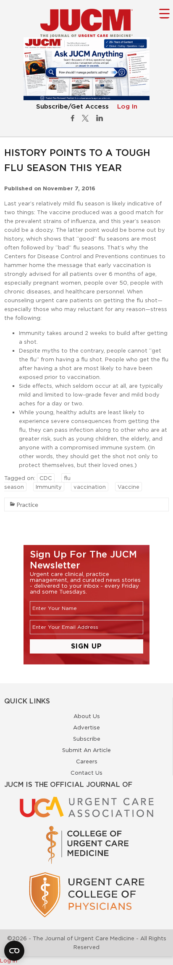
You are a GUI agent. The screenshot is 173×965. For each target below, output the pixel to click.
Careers (86, 761)
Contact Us (86, 773)
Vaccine (128, 487)
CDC (45, 478)
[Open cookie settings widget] (14, 951)
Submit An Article (86, 750)
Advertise (86, 727)
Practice (27, 504)
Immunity (49, 487)
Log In (127, 107)
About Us (86, 716)
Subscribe (86, 739)
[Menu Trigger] (164, 13)
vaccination (89, 487)
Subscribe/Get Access (72, 107)
